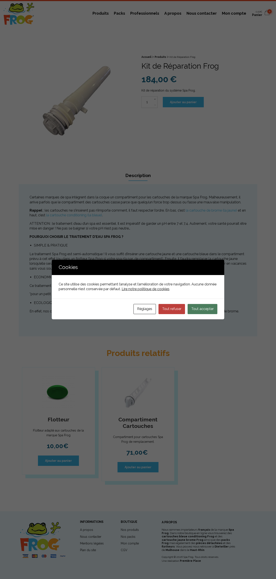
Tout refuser (171, 309)
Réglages (144, 309)
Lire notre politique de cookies (145, 289)
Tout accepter (202, 309)
